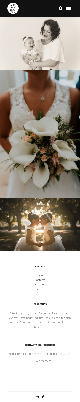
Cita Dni (40, 289)
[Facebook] (42, 396)
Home (40, 275)
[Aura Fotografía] (13, 8)
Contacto (40, 280)
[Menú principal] (68, 8)
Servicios (40, 284)
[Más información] (60, 8)
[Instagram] (37, 396)
